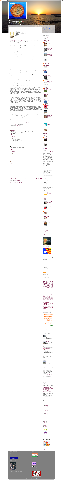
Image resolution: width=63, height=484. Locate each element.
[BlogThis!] (20, 124)
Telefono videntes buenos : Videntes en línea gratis (47, 231)
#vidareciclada (52, 297)
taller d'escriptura (48, 297)
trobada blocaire (51, 289)
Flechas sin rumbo (46, 233)
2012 (45, 421)
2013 (45, 420)
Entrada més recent (13, 178)
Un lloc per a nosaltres (47, 75)
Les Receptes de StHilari (47, 200)
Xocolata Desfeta (46, 216)
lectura (17, 125)
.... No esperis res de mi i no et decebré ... (48, 138)
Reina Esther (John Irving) (49, 71)
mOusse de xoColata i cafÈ (49, 212)
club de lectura (51, 286)
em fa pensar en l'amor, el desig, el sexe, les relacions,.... (48, 389)
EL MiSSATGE (48, 43)
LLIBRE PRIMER (46, 128)
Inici (25, 178)
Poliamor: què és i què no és (47, 387)
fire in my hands (46, 86)
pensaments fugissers (46, 290)
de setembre (47, 405)
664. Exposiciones (49, 95)
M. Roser (12, 130)
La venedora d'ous (47, 411)
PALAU (47, 110)
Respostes (13, 136)
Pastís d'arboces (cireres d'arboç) (49, 217)
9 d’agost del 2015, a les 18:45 (18, 130)
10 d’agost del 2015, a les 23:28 (17, 160)
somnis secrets (46, 284)
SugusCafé (45, 148)
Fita (44, 99)
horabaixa (45, 120)
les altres (45, 104)
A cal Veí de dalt (45, 379)
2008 (45, 426)
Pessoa (44, 295)
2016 (45, 401)
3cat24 (10, 472)
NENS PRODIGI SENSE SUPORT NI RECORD (49, 49)
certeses (52, 284)
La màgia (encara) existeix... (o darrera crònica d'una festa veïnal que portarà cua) (49, 349)
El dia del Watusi (49, 58)
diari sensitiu (46, 281)
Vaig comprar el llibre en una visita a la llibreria (17, 40)
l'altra (44, 287)
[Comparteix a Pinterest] (22, 124)
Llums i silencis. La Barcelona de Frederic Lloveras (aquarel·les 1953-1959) (48, 135)
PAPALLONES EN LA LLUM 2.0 (47, 109)
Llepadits (45, 197)
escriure (46, 299)
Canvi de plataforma (49, 144)
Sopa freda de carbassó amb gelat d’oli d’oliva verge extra (48, 198)
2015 (45, 403)
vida (50, 281)
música (52, 299)
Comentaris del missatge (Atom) (18, 180)
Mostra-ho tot (51, 151)
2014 (45, 418)
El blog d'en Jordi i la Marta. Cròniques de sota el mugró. (48, 89)
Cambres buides (46, 80)
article (47, 298)
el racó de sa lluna (46, 42)
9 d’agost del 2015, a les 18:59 (18, 146)
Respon (12, 134)
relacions (52, 296)
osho (43, 300)
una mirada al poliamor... (46, 390)
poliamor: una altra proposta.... (47, 391)
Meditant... (47, 341)
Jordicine (45, 70)
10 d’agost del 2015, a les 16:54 (20, 138)
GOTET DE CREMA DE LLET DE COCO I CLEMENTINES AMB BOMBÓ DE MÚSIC (49, 202)
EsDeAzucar (45, 206)
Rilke (43, 292)
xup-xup (45, 221)
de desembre (47, 404)
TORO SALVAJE (46, 39)
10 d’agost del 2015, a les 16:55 (20, 152)
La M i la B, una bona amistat (49, 409)
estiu (50, 299)
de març (46, 414)
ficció (51, 299)
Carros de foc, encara (49, 100)
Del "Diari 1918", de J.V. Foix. (47, 37)
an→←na (45, 85)
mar (13, 138)
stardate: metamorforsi (48, 124)
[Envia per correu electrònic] (19, 124)
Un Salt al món (46, 133)
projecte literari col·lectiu (46, 296)
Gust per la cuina (46, 226)
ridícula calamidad (46, 63)
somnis (49, 300)
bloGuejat (45, 58)
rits (11, 160)
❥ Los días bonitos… (46, 149)
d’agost (46, 406)
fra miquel (12, 146)
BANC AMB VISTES (46, 65)
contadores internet (34, 460)
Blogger (37, 478)
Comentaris (46, 277)
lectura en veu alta (48, 295)
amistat (45, 298)
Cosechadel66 (46, 230)
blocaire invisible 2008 (50, 293)
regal (47, 300)
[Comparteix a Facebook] (21, 124)
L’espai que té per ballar (47, 120)
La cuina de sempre (46, 191)
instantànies (45, 285)
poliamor (52, 295)
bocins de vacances (49, 288)
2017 (45, 400)
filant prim (45, 143)
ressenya (20, 125)
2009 (45, 425)
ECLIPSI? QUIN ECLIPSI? (49, 66)
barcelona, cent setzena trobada (50, 106)
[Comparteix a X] (21, 124)
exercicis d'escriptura (47, 292)
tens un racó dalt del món (47, 37)
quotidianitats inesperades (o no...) (48, 283)
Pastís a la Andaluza (49, 206)
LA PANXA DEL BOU (46, 47)
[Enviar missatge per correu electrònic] (18, 124)
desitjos (52, 283)
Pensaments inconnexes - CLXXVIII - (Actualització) (49, 82)
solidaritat (44, 297)
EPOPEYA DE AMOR (46, 40)
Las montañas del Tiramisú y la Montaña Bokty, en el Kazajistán (49, 54)
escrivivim (48, 299)
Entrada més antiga (38, 178)
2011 (45, 422)
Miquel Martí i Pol (45, 293)
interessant (46, 289)
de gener (46, 417)
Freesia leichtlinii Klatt (49, 128)
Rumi (43, 298)
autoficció (44, 299)
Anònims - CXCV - (49, 76)
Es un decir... (46, 410)
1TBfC (44, 449)
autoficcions (45, 288)
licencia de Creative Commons (43, 467)
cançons (44, 294)
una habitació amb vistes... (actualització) (49, 335)
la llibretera (31, 40)
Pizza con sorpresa (49, 222)
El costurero (46, 94)
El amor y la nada (46, 234)
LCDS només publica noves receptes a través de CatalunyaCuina (49, 193)
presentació (46, 300)
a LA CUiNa (45, 211)
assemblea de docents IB (50, 298)
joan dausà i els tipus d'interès (49, 294)
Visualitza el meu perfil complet (47, 374)
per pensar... (51, 292)
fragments (48, 287)
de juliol (46, 413)
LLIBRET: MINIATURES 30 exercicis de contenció (49, 116)
